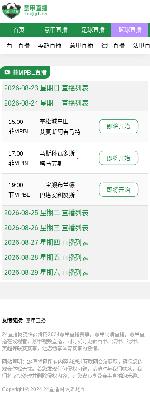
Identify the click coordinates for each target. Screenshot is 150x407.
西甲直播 (18, 45)
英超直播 (49, 45)
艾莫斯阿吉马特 (60, 131)
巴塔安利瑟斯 (57, 195)
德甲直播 (113, 45)
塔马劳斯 (51, 163)
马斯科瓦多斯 (57, 153)
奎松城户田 (54, 121)
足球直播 (93, 29)
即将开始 (118, 126)
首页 (19, 29)
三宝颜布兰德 (57, 184)
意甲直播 (56, 29)
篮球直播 (130, 29)
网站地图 (75, 389)
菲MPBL (19, 131)
